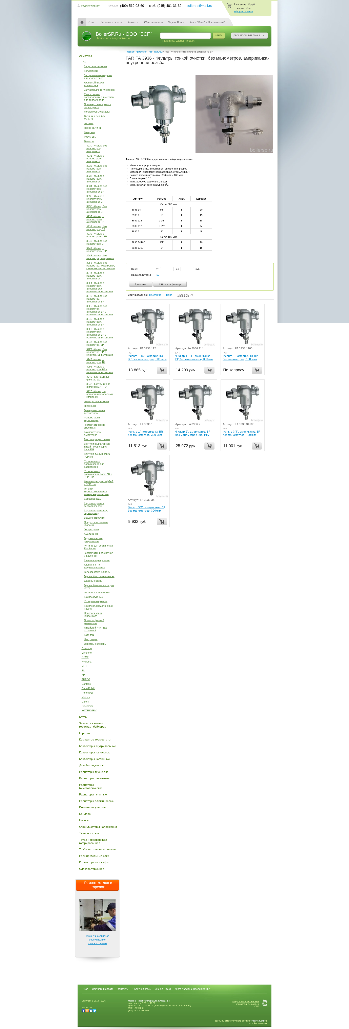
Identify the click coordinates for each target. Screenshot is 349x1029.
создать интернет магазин (245, 1001)
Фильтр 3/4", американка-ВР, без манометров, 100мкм (241, 433)
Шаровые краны (93, 580)
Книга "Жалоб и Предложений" (207, 22)
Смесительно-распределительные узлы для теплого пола (99, 97)
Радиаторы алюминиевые (96, 801)
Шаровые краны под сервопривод (95, 512)
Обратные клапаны (95, 643)
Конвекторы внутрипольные (97, 746)
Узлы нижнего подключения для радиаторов (94, 464)
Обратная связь (153, 22)
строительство (258, 1021)
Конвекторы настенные (94, 758)
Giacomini (87, 706)
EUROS (86, 679)
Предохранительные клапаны (96, 524)
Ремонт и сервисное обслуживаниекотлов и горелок (97, 940)
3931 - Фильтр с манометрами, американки (95, 158)
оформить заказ (243, 11)
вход (83, 5)
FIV (83, 670)
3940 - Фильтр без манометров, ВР (96, 242)
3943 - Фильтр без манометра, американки (100, 257)
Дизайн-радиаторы (91, 765)
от (157, 269)
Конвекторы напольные (94, 752)
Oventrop (87, 648)
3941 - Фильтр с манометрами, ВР (96, 250)
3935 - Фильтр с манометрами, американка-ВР (95, 199)
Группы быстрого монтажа (99, 576)
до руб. (188, 269)
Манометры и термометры (92, 419)
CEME (85, 657)
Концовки (89, 132)
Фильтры (89, 141)
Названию (155, 295)
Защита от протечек (95, 66)
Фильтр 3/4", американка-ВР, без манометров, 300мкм (146, 509)
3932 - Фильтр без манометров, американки (96, 168)
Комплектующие (93, 597)
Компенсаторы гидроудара (92, 433)
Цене (169, 295)
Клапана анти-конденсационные (94, 566)
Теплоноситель (89, 833)
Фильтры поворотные (96, 401)
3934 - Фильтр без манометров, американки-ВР (96, 189)
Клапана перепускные (97, 560)
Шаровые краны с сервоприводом (94, 505)
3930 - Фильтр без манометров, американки (96, 148)
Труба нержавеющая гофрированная (93, 841)
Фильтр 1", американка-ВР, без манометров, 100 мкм (240, 357)
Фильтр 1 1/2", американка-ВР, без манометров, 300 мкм (147, 357)
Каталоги (89, 635)
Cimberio (87, 652)
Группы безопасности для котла (99, 587)
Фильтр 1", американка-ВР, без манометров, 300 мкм (145, 433)
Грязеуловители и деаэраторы (94, 412)
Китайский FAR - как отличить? (95, 629)
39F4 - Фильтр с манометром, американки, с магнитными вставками (99, 287)
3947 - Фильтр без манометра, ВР (96, 343)
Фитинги (89, 123)
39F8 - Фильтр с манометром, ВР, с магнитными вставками (99, 369)
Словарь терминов (91, 868)
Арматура (85, 55)
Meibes (86, 697)
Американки (91, 534)
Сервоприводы (92, 498)
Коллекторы (91, 71)
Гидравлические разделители (93, 540)
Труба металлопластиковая (97, 849)
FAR (84, 62)
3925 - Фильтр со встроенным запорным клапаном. (99, 394)
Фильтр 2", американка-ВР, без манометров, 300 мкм (192, 433)
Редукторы (90, 136)
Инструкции (91, 639)
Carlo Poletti (88, 688)
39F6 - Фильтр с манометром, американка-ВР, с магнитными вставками (99, 333)
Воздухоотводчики (94, 517)
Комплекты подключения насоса (98, 607)
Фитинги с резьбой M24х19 (94, 117)
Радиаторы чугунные (93, 794)
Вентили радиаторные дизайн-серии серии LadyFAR (97, 446)
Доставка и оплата (111, 22)
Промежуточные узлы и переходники (97, 106)
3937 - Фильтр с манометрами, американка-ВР (95, 219)
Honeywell (87, 692)
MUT (84, 666)
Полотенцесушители (92, 807)
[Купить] (162, 370)
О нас (91, 22)
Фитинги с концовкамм (96, 592)
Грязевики (90, 405)
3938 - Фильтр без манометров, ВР (96, 228)
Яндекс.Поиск (176, 22)
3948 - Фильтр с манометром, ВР (95, 361)
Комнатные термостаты (94, 739)
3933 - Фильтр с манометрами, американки (95, 179)
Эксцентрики (91, 529)
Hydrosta (86, 661)
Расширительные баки (94, 855)
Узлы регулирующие (95, 601)
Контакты (133, 22)
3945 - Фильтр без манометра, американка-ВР (96, 299)
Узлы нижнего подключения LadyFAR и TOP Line (98, 474)
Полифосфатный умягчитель (94, 622)
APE (84, 675)
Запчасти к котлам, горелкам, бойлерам (92, 725)
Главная (84, 22)
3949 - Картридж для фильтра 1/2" (98, 378)
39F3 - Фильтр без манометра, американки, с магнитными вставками (100, 265)
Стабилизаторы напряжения (98, 826)
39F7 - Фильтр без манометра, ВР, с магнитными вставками (99, 352)
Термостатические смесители (94, 426)
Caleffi (85, 701)
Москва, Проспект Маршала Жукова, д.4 (149, 1001)
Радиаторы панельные (94, 778)
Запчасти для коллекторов (99, 89)
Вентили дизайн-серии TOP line (97, 455)
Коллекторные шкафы (97, 111)
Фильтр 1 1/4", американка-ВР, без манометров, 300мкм (194, 357)
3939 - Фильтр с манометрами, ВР (96, 235)
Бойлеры (85, 813)
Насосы (84, 820)
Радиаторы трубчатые (93, 771)
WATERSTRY (89, 710)
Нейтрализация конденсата (93, 614)
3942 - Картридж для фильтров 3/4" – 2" (98, 385)
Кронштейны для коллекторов (94, 84)
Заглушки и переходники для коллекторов (98, 77)
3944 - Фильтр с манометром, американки (95, 276)
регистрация (93, 5)
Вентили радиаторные (97, 439)
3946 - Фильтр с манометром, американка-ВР (95, 322)
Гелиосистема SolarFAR (97, 572)
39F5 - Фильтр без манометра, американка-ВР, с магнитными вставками (99, 310)
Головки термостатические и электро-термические (96, 491)
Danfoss (86, 683)
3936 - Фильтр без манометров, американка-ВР (96, 209)
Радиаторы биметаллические (91, 786)
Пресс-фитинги (93, 127)
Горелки (84, 733)
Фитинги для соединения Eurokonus (98, 547)
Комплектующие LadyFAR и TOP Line (99, 483)
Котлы (83, 716)
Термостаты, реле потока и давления (98, 554)
